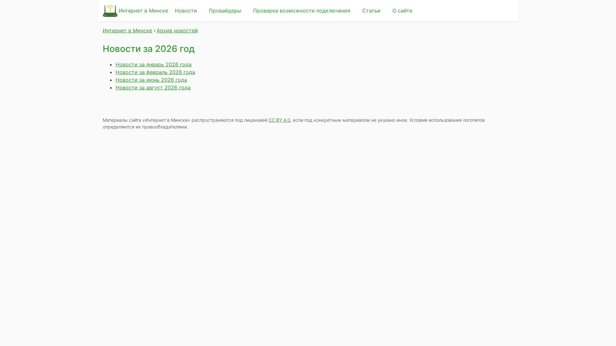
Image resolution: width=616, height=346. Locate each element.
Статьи (371, 10)
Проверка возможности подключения (301, 10)
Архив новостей (177, 30)
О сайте (402, 10)
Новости (186, 10)
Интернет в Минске (143, 10)
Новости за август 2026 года (153, 87)
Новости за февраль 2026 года (155, 72)
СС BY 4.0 (279, 120)
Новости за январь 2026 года (154, 64)
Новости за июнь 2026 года (151, 80)
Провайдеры (225, 10)
